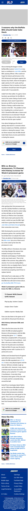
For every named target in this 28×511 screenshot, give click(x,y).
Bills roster (7, 240)
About (3, 475)
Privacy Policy (18, 483)
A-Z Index (4, 494)
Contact (3, 477)
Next (21, 62)
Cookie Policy (18, 486)
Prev (6, 62)
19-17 (15, 335)
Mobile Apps (5, 480)
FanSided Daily (18, 480)
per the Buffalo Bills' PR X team (11, 283)
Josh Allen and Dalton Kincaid (11, 225)
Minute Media (10, 498)
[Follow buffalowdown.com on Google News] (24, 143)
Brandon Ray (7, 35)
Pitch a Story (5, 483)
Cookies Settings (19, 494)
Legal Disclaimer (6, 489)
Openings (17, 475)
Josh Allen (18, 71)
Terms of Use (5, 486)
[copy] (11, 38)
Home (3, 154)
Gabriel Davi (18, 69)
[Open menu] (2, 2)
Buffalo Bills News (10, 154)
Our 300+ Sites (18, 477)
